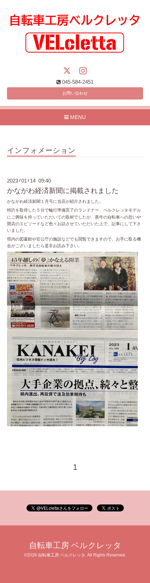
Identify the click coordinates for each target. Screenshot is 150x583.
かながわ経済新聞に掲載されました (63, 190)
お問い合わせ (75, 93)
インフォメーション (41, 150)
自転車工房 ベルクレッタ (75, 545)
